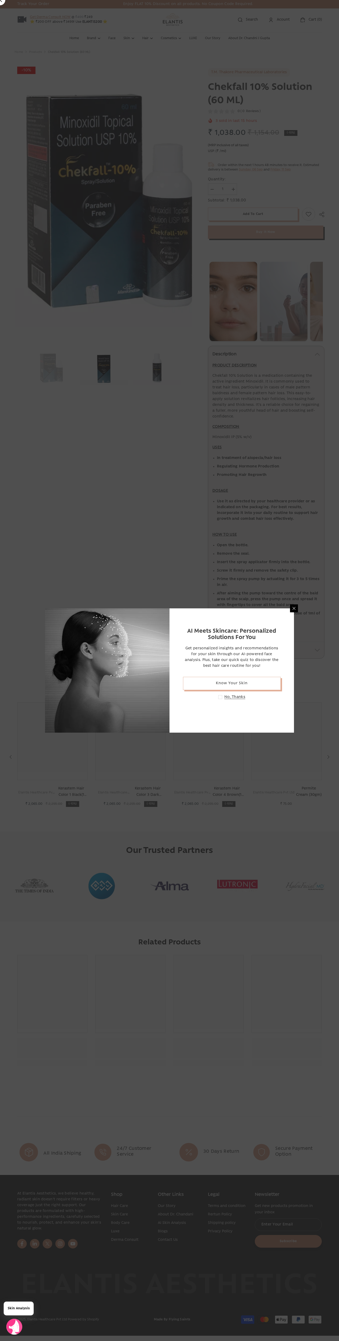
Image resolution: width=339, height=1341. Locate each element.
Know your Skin (231, 683)
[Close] (294, 608)
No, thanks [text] (234, 697)
